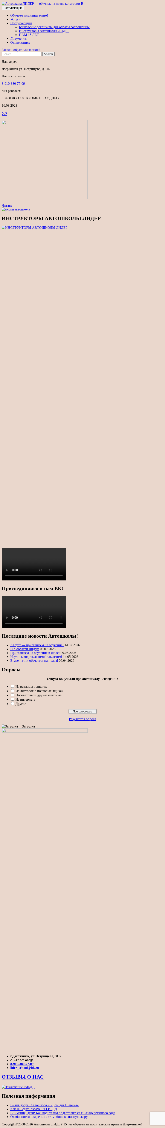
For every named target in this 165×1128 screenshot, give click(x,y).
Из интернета (25, 699)
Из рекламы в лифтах (31, 686)
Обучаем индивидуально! (29, 15)
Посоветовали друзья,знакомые (38, 695)
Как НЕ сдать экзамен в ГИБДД (33, 1109)
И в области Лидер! (24, 649)
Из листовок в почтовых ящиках (39, 691)
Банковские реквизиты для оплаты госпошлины (54, 27)
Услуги (15, 19)
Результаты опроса (82, 719)
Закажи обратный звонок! (21, 50)
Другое (20, 704)
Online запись (20, 42)
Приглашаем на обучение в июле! (35, 653)
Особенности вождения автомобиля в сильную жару (49, 1117)
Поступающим (12, 7)
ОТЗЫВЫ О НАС (23, 1077)
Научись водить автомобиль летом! (36, 656)
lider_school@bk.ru (24, 1068)
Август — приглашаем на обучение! (37, 645)
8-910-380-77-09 (13, 83)
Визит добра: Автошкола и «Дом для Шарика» (44, 1105)
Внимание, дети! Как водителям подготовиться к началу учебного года (62, 1113)
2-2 (4, 114)
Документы (18, 38)
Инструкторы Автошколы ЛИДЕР (44, 31)
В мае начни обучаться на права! (34, 660)
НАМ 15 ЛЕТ (29, 35)
